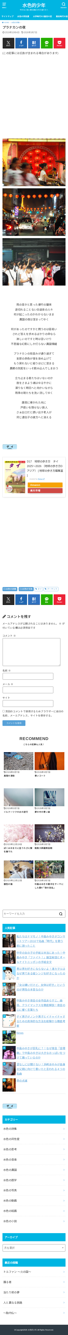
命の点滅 (22, 1080)
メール (7, 684)
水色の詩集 (11, 589)
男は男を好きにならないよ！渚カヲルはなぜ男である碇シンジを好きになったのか (41, 973)
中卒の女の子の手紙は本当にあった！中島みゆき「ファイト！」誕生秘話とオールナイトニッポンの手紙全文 (41, 957)
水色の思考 (10, 1149)
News (20, 1032)
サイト (6, 698)
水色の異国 (10, 1169)
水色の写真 (27, 589)
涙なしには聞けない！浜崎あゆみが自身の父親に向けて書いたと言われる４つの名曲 (41, 1069)
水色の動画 (10, 1200)
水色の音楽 (10, 1159)
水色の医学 (10, 1180)
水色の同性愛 (23, 16)
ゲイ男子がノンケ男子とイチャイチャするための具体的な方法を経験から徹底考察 (41, 1021)
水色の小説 (10, 1221)
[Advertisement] (34, 94)
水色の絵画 (10, 1210)
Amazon (35, 485)
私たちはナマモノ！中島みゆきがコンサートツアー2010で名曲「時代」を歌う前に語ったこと (41, 941)
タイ (40, 589)
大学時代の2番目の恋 (42, 16)
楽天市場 (35, 490)
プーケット (52, 589)
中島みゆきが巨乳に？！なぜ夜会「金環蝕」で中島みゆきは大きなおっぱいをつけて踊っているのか (41, 1053)
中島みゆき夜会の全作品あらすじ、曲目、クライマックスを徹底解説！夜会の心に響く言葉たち (41, 1005)
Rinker (40, 479)
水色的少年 (34, 5)
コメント (9, 635)
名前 (6, 670)
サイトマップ (8, 16)
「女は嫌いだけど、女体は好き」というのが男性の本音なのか (41, 987)
